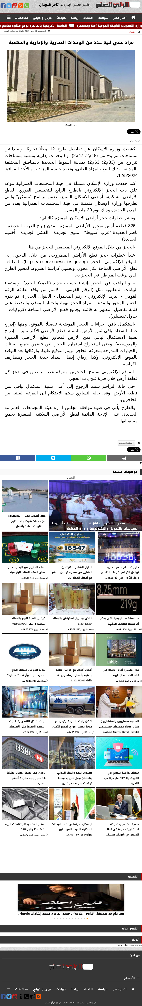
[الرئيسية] (133, 17)
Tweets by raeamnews (129, 945)
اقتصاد (132, 32)
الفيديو (133, 876)
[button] (87, 918)
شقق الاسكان (125, 443)
